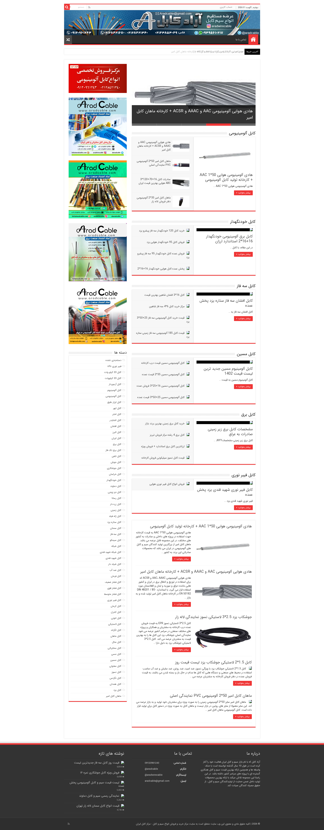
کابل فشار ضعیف (113, 582)
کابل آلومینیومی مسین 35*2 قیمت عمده (163, 374)
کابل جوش (116, 462)
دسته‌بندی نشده (113, 360)
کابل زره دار (115, 504)
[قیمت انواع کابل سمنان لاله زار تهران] (122, 805)
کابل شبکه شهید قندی (110, 552)
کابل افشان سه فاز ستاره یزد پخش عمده (226, 303)
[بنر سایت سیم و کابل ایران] (162, 23)
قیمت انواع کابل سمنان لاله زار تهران (97, 806)
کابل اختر (116, 414)
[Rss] (89, 7)
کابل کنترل (116, 612)
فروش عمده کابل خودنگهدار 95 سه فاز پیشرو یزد (163, 255)
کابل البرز (116, 432)
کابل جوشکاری (114, 468)
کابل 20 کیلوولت (113, 378)
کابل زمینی (116, 510)
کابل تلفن (116, 456)
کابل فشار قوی (114, 588)
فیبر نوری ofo (114, 366)
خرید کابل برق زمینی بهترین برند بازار (164, 423)
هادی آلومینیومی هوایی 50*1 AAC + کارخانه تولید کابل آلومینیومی (226, 177)
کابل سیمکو (115, 540)
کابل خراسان (115, 474)
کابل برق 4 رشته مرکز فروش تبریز (167, 435)
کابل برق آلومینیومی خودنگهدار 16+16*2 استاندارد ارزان (229, 239)
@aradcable (151, 769)
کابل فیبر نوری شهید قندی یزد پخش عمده (225, 492)
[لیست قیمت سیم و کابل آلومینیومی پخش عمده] (122, 782)
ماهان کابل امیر (113, 696)
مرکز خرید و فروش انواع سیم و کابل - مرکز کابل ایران (162, 824)
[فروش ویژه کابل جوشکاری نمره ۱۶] (122, 772)
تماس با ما (241, 40)
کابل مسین (246, 354)
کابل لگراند (116, 630)
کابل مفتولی (115, 666)
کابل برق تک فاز (113, 450)
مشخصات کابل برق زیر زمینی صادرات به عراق (230, 431)
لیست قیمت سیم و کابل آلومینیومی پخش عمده (97, 784)
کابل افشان (115, 426)
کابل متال (116, 642)
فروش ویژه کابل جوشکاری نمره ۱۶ (99, 772)
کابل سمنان (115, 528)
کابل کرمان (116, 606)
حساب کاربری (226, 7)
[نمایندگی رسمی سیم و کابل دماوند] (122, 795)
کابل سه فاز (246, 286)
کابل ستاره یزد (114, 522)
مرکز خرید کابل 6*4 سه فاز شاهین (166, 306)
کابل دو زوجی (114, 492)
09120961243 (152, 763)
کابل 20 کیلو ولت (112, 372)
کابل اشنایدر (115, 420)
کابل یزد (117, 690)
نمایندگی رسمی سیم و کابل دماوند (99, 796)
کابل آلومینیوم (114, 390)
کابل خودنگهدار (243, 222)
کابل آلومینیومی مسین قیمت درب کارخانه (162, 363)
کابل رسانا (116, 498)
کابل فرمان (116, 576)
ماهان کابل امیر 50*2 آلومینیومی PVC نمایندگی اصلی (154, 163)
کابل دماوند (115, 486)
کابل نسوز (116, 672)
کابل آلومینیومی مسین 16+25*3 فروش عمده (160, 386)
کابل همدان (115, 684)
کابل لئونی (116, 618)
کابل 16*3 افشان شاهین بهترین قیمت (164, 295)
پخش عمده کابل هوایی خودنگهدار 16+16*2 (160, 269)
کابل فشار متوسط (112, 594)
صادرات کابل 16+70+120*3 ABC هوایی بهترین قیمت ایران (155, 181)
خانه (253, 39)
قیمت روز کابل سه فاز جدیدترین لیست (96, 762)
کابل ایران (116, 438)
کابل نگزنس (115, 678)
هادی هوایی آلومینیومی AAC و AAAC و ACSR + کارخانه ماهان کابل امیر (154, 146)
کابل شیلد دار (114, 564)
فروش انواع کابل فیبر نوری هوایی (166, 484)
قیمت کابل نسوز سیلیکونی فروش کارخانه (162, 458)
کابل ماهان (115, 636)
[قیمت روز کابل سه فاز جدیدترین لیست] (122, 762)
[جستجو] (67, 7)
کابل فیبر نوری (244, 475)
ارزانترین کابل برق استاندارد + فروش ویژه (162, 446)
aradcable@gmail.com (157, 781)
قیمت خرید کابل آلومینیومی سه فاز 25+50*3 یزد (163, 320)
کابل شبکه (116, 546)
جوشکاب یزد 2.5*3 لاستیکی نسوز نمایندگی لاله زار (219, 52)
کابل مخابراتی (114, 648)
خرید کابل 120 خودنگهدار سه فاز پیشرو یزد (161, 231)
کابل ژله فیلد (115, 516)
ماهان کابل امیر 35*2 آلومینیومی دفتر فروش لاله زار (154, 200)
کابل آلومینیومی (242, 133)
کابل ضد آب (115, 570)
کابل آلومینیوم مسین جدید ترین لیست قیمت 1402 (228, 371)
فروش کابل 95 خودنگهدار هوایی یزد (165, 242)
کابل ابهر (117, 408)
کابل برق (248, 414)
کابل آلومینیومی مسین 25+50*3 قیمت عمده (160, 397)
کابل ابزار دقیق (114, 402)
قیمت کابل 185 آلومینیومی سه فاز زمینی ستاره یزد (162, 335)
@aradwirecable (153, 775)
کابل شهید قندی (113, 558)
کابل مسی (116, 654)
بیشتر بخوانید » (243, 193)
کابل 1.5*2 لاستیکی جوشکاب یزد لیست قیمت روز (213, 662)
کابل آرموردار (115, 384)
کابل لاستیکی (114, 624)
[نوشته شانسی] (68, 39)
